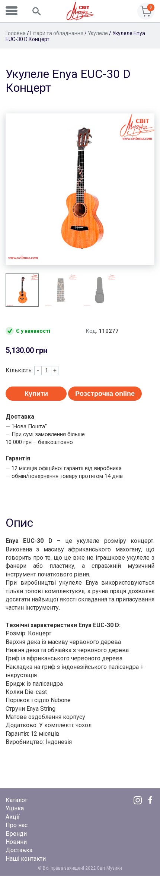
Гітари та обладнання (56, 33)
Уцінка (15, 808)
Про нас (17, 825)
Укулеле (98, 33)
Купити (36, 393)
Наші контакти (26, 858)
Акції (13, 816)
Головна (16, 33)
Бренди (16, 833)
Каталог (17, 800)
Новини (16, 841)
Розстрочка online (105, 393)
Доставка (19, 850)
